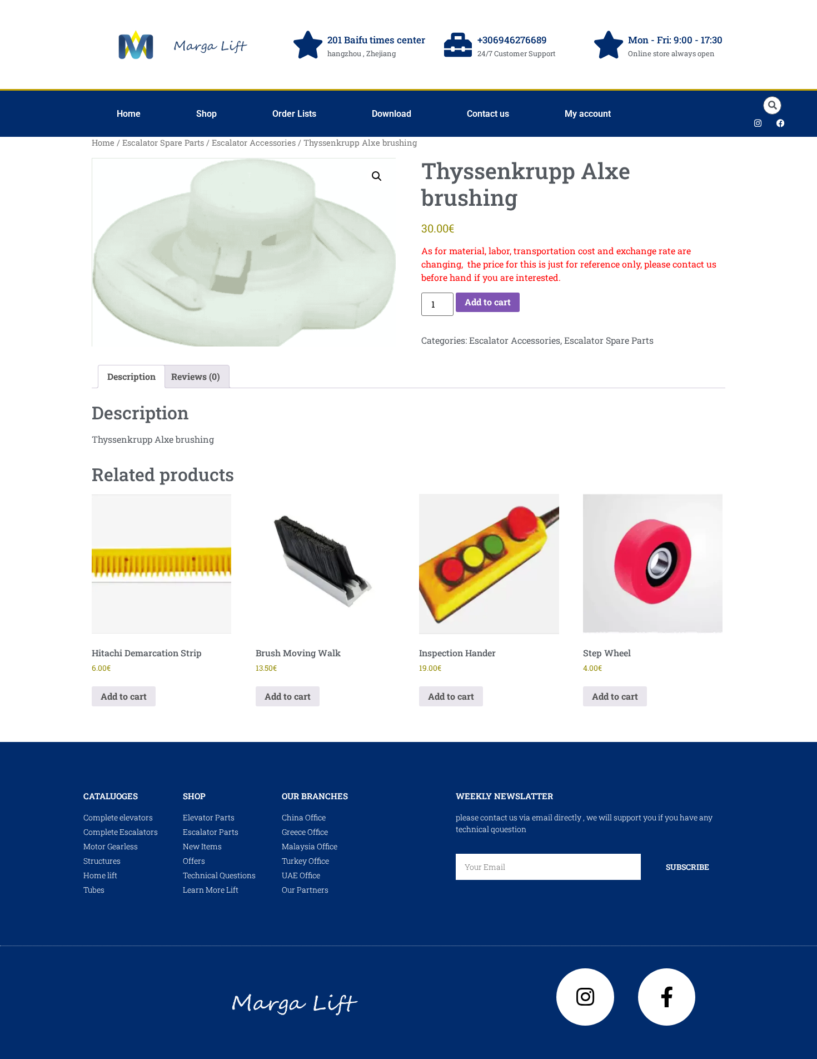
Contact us (488, 113)
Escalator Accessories (254, 142)
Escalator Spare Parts (163, 142)
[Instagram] (758, 123)
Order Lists (294, 113)
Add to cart (488, 302)
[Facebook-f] (667, 997)
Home (129, 113)
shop (194, 795)
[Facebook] (781, 123)
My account (588, 113)
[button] (772, 105)
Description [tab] (131, 376)
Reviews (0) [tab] (195, 376)
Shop (206, 113)
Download (391, 113)
